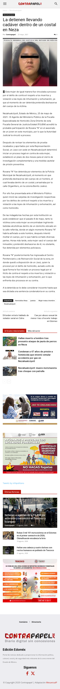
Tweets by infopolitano (13, 483)
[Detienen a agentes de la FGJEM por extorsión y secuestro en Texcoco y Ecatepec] (30, 513)
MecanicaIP (51, 682)
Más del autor (34, 331)
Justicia (32, 300)
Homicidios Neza (21, 300)
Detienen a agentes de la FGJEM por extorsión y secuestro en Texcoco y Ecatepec (25, 518)
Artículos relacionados (14, 331)
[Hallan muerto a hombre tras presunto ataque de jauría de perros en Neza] (10, 341)
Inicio (5, 10)
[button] (4, 4)
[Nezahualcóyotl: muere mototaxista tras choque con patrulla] (10, 371)
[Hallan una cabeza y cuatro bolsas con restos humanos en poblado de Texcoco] (8, 550)
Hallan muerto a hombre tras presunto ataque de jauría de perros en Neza (37, 341)
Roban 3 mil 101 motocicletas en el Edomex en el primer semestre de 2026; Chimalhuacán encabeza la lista (36, 535)
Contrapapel (11, 34)
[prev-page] (4, 381)
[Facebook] (27, 673)
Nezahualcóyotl (15, 10)
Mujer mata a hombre (47, 300)
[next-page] (9, 381)
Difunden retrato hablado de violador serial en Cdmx (16, 317)
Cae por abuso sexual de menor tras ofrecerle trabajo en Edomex (44, 318)
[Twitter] (33, 673)
